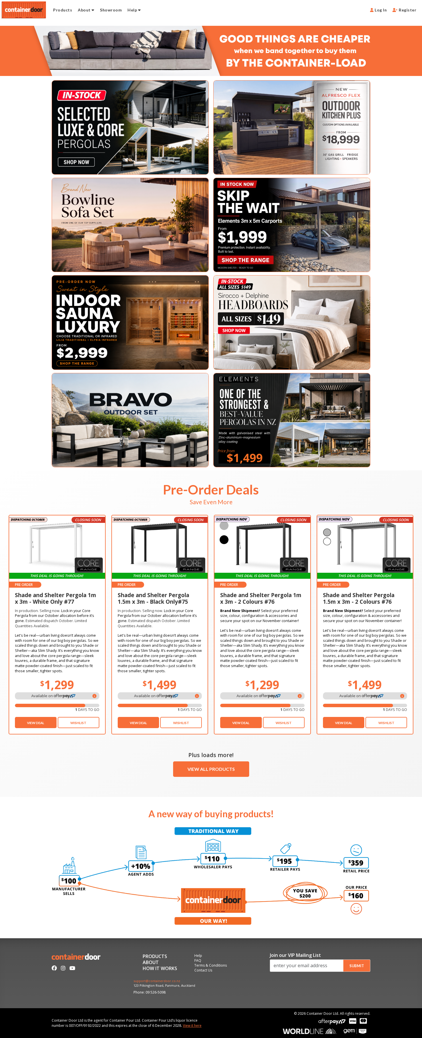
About (85, 9)
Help (132, 9)
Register (407, 9)
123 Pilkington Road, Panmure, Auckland (164, 986)
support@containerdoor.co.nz (156, 981)
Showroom (111, 9)
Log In (380, 9)
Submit (356, 965)
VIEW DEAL (35, 723)
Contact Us (203, 971)
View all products (211, 769)
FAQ (197, 961)
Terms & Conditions (210, 966)
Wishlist (78, 723)
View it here (192, 1025)
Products (62, 9)
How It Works (160, 968)
